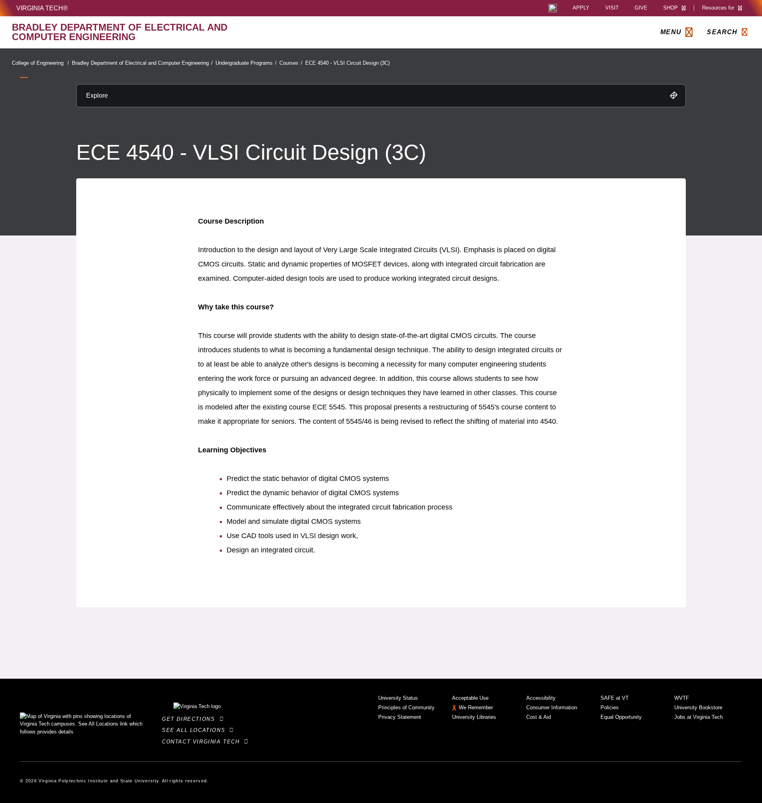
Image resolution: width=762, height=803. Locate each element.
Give (641, 8)
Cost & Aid (538, 717)
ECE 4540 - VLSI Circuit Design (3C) (347, 63)
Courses (290, 63)
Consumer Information (551, 707)
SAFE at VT (614, 698)
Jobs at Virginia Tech (698, 717)
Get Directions (190, 719)
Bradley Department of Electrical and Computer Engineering (142, 63)
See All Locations (195, 730)
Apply (581, 8)
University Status (398, 698)
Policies (609, 707)
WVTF (681, 698)
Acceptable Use (470, 698)
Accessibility (541, 698)
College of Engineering (40, 63)
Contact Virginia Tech (203, 742)
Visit (612, 8)
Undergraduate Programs (246, 63)
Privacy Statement (399, 717)
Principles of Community (406, 707)
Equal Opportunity (621, 717)
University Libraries (474, 717)
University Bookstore (698, 707)
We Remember (476, 707)
